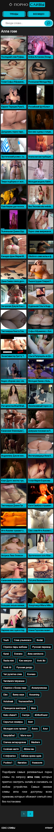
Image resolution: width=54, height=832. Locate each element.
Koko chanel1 (10, 715)
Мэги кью (25, 735)
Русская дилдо (24, 667)
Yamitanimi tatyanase (13, 681)
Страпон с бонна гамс (14, 687)
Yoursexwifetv (25, 701)
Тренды (14, 14)
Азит (30, 721)
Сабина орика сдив (31, 756)
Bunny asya (18, 694)
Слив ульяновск (22, 640)
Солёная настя (11, 749)
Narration (22, 762)
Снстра (25, 715)
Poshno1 (7, 762)
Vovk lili (7, 667)
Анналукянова (39, 687)
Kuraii (6, 653)
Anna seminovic (35, 653)
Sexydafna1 (9, 735)
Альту (35, 728)
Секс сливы (8, 828)
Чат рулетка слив (12, 674)
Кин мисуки (25, 660)
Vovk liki (41, 660)
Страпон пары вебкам (15, 647)
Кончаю (31, 674)
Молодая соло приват (14, 728)
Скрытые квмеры (13, 721)
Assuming (34, 694)
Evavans (18, 653)
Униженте (37, 762)
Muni (33, 708)
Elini (5, 694)
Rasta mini (8, 660)
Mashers (35, 742)
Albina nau (29, 749)
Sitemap (49, 828)
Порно (28, 5)
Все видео (38, 14)
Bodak (40, 640)
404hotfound (41, 715)
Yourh (6, 640)
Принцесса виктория (14, 708)
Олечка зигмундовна (14, 742)
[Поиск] (48, 23)
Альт (45, 728)
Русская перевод (41, 647)
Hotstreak (8, 701)
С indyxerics (9, 756)
